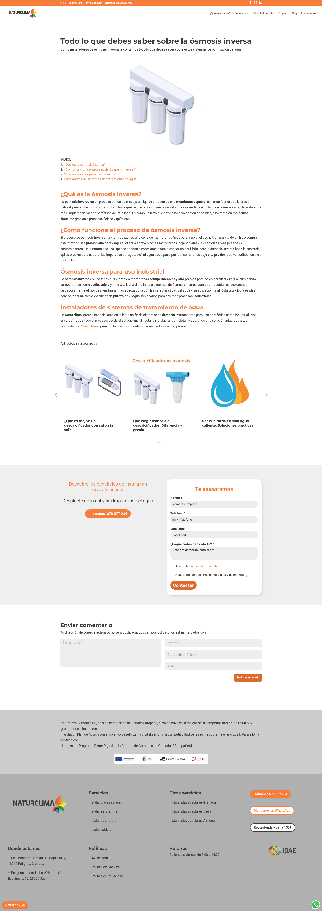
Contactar (183, 585)
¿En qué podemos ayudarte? (192, 544)
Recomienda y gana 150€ (272, 827)
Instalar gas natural (103, 820)
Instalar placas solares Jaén (190, 811)
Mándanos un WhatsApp (272, 810)
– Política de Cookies (104, 867)
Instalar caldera (100, 830)
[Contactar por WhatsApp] (316, 905)
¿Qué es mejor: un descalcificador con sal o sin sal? (88, 425)
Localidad (178, 528)
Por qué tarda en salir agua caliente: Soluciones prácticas (227, 423)
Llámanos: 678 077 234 (108, 513)
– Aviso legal (98, 858)
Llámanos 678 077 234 (270, 794)
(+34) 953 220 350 (72, 3)
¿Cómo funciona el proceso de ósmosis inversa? (99, 169)
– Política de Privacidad (106, 876)
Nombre (177, 498)
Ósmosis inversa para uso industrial (90, 174)
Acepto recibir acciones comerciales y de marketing (211, 575)
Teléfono (177, 513)
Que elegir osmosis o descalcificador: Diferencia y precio (157, 425)
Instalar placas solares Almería (192, 820)
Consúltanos (90, 326)
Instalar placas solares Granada (192, 802)
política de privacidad (204, 566)
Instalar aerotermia (103, 811)
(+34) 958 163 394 (92, 3)
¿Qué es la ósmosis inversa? (85, 165)
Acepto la (197, 566)
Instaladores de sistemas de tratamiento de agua (100, 179)
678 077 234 (15, 905)
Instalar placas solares (105, 802)
